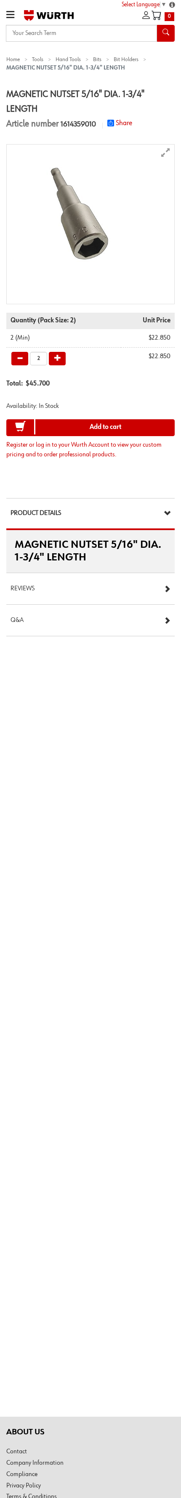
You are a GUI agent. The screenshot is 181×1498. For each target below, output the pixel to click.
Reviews (23, 588)
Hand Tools (68, 59)
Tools (37, 59)
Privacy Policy (23, 1485)
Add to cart (105, 427)
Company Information (35, 1463)
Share (124, 123)
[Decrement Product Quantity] (19, 358)
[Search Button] (166, 33)
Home (13, 59)
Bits (97, 59)
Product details (36, 513)
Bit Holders (126, 59)
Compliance (21, 1474)
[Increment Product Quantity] (57, 358)
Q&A (17, 620)
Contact (16, 1451)
